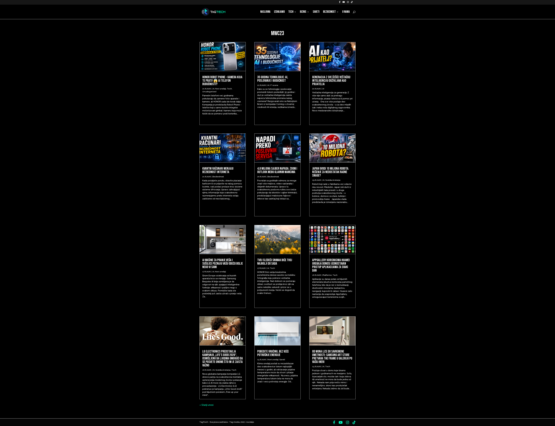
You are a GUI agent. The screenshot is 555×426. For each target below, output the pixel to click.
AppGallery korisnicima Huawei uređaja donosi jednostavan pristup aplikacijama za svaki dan (331, 265)
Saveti (316, 12)
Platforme (327, 275)
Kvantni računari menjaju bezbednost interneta (217, 170)
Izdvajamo (279, 12)
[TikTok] (352, 3)
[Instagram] (348, 3)
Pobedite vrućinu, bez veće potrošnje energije (273, 353)
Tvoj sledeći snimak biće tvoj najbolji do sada (274, 262)
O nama (346, 12)
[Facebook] (339, 3)
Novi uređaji (220, 89)
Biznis (303, 12)
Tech (290, 12)
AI (213, 89)
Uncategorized (209, 92)
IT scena (274, 85)
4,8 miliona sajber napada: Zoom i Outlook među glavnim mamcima (277, 170)
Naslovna (265, 12)
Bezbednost (329, 12)
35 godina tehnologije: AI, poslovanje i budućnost (272, 79)
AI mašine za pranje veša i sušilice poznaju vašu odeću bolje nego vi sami (222, 263)
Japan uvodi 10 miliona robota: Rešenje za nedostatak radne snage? (330, 172)
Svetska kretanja (223, 370)
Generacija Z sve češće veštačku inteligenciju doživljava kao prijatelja (331, 80)
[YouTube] (344, 3)
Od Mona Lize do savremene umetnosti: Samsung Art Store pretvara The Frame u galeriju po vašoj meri (332, 356)
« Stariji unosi (206, 405)
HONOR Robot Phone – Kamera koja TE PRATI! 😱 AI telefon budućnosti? (222, 80)
